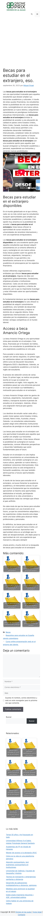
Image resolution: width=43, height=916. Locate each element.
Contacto (21, 915)
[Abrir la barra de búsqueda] (31, 14)
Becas (8, 632)
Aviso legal (37, 912)
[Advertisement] (21, 45)
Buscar (9, 717)
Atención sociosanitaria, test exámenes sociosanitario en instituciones (17, 864)
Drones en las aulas (24, 912)
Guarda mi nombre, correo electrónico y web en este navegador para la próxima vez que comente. (21, 700)
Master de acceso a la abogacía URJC (21, 853)
